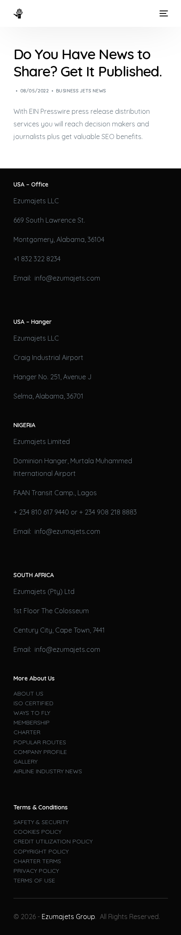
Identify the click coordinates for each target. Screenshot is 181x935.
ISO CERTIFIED (33, 703)
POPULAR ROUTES (39, 742)
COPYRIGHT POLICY (41, 851)
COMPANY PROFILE (40, 752)
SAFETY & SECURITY (41, 822)
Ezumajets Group (68, 916)
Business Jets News (81, 91)
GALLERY (25, 761)
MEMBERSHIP (31, 722)
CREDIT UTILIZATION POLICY (53, 841)
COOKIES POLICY (37, 831)
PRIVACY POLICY (36, 871)
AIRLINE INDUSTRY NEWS (47, 771)
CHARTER (26, 732)
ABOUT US (28, 693)
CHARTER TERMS (37, 861)
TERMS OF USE (34, 880)
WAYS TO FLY (31, 713)
